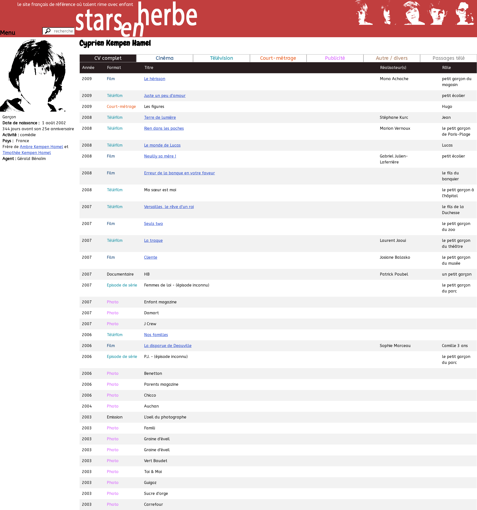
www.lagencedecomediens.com (47, 188)
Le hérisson (154, 78)
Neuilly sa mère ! (160, 156)
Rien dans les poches (164, 128)
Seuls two (153, 223)
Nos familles (156, 334)
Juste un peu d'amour (165, 95)
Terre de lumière (160, 117)
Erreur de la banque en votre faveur (179, 173)
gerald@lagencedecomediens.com (50, 194)
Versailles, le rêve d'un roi (169, 206)
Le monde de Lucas (162, 145)
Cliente (150, 257)
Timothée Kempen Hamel (26, 152)
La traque (153, 240)
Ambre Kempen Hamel (41, 146)
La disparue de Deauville (168, 345)
